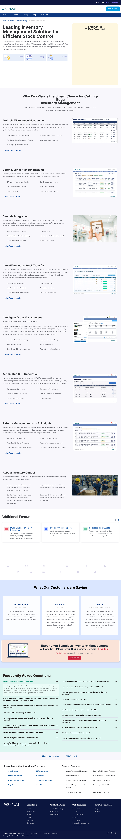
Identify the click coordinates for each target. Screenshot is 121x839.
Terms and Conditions (50, 833)
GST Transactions (78, 826)
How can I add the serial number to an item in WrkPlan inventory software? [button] (85, 693)
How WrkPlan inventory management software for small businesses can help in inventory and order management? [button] (29, 699)
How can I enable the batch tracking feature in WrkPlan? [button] (82, 687)
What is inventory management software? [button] (18, 681)
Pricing (26, 15)
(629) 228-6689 (112, 2)
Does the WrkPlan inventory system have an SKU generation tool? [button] (86, 681)
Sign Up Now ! (74, 658)
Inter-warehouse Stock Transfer (104, 776)
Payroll (10, 785)
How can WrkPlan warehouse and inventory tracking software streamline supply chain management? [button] (26, 744)
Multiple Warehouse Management (77, 771)
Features (15, 15)
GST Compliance (42, 771)
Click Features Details (13, 150)
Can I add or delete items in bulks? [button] (74, 699)
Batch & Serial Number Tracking (104, 771)
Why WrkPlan (31, 811)
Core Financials (13, 771)
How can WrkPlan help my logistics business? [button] (19, 713)
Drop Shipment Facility (73, 792)
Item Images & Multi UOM (101, 785)
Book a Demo (113, 9)
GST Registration (78, 814)
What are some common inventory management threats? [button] (24, 732)
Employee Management (44, 780)
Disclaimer (21, 833)
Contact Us (30, 823)
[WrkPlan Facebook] (108, 833)
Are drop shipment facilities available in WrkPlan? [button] (80, 728)
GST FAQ (75, 811)
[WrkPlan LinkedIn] (116, 833)
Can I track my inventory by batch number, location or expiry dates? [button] (86, 705)
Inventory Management (16, 780)
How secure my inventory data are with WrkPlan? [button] (21, 738)
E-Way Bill (75, 817)
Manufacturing (22, 21)
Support (97, 811)
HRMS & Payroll (71, 756)
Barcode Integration (72, 776)
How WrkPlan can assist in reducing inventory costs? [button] (81, 738)
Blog (34, 15)
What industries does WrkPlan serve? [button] (76, 733)
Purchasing (40, 776)
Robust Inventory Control (101, 792)
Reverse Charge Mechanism (81, 823)
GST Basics (76, 809)
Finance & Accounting (50, 756)
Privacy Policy (34, 833)
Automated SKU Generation (102, 780)
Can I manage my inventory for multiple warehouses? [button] (81, 715)
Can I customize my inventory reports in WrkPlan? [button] (80, 710)
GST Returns (76, 820)
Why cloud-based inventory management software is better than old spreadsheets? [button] (28, 706)
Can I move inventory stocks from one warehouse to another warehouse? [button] (84, 721)
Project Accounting (15, 776)
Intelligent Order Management (76, 780)
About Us (30, 820)
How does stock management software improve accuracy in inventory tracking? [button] (29, 719)
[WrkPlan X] (112, 833)
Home (5, 15)
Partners (29, 814)
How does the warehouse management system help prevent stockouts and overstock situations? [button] (29, 726)
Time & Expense (41, 785)
